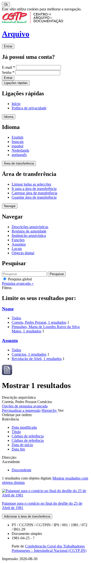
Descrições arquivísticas (30, 227)
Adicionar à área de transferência (27, 516)
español (17, 146)
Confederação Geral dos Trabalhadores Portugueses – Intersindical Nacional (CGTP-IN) (49, 548)
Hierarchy (49, 410)
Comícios (29, 354)
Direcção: (9, 457)
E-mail (8, 67)
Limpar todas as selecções (31, 184)
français (18, 142)
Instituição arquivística (29, 235)
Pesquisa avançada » (17, 283)
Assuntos (19, 244)
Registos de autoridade (29, 231)
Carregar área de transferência (34, 193)
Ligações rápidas (16, 83)
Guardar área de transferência (34, 197)
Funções (18, 240)
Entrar (8, 46)
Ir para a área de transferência (34, 189)
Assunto (10, 340)
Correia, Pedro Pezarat (39, 322)
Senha (8, 72)
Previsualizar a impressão (21, 410)
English (17, 137)
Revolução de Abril (37, 359)
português (19, 155)
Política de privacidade (29, 108)
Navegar (10, 206)
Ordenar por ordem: (17, 415)
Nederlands (20, 150)
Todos (16, 318)
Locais (17, 249)
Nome (8, 308)
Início (16, 104)
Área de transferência (19, 163)
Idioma (8, 117)
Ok (6, 4)
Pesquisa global (19, 279)
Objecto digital (23, 253)
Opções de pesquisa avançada (25, 406)
